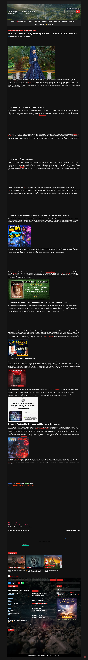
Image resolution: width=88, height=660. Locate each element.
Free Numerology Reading (38, 595)
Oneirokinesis (24, 435)
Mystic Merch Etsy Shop (37, 600)
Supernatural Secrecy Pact (38, 617)
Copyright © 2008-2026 (69, 592)
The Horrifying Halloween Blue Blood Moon (18, 529)
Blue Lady (13, 526)
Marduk (22, 166)
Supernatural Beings (47, 21)
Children (10, 30)
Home (13, 21)
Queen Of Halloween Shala (21, 433)
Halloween (21, 30)
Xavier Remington (13, 36)
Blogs (30, 21)
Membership (49, 24)
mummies (14, 273)
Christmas (32, 112)
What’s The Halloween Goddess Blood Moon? (16, 562)
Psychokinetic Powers (37, 613)
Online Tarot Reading (14, 576)
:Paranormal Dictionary (37, 606)
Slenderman (11, 462)
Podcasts (42, 24)
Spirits (34, 30)
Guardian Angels (49, 336)
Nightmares (30, 526)
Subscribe (65, 21)
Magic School (57, 21)
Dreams (17, 30)
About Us (71, 21)
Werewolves (19, 567)
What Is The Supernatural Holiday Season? (53, 562)
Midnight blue (31, 82)
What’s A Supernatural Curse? (73, 529)
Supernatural (48, 567)
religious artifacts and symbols (43, 428)
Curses (13, 30)
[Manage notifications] (85, 657)
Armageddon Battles (37, 608)
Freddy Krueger (42, 114)
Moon (15, 567)
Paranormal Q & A (21, 21)
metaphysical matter (55, 389)
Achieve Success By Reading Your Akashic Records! (66, 619)
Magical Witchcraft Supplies (38, 598)
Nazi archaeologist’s (65, 273)
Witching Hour (74, 362)
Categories (37, 21)
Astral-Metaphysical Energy (38, 610)
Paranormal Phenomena (28, 30)
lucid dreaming (54, 430)
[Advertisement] (17, 42)
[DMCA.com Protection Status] (60, 592)
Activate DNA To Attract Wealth (39, 593)
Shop (36, 24)
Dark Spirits (18, 526)
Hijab (15, 81)
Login (65, 538)
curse (9, 190)
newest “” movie (17, 137)
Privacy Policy (65, 595)
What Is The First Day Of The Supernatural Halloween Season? (35, 562)
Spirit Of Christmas (63, 112)
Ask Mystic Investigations (22, 11)
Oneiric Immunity (17, 459)
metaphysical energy (50, 271)
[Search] (78, 23)
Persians (25, 187)
